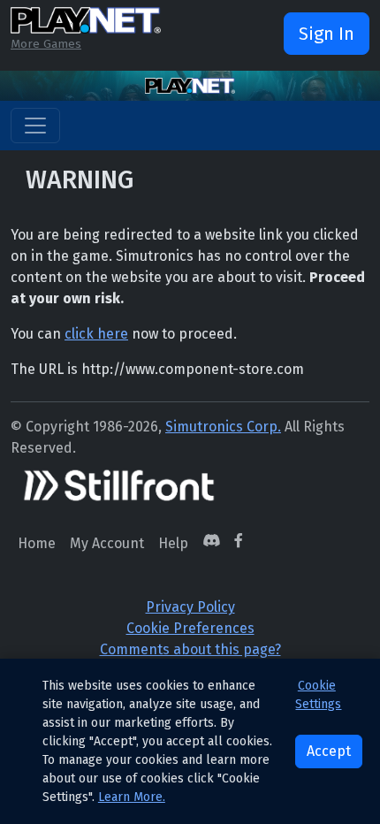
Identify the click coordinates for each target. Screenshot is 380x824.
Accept (329, 751)
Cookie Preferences (190, 628)
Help (173, 543)
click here (96, 333)
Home (37, 543)
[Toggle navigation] (35, 125)
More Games (46, 43)
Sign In (326, 33)
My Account (107, 543)
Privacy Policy (190, 607)
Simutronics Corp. (223, 426)
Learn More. (131, 797)
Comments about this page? (190, 649)
